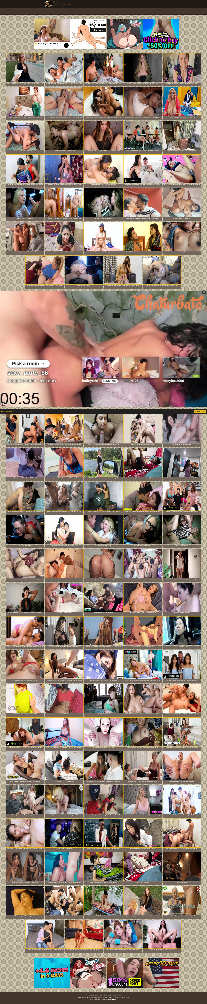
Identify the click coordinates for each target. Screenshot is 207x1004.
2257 (127, 997)
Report (114, 999)
